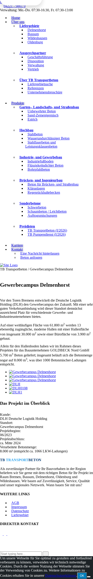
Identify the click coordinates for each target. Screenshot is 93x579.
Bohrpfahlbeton (39, 169)
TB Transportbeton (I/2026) (47, 230)
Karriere (17, 245)
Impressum (19, 507)
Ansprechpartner (32, 53)
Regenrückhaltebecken (44, 192)
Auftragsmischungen (42, 215)
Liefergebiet (19, 515)
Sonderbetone (30, 203)
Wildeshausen (37, 38)
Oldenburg (35, 42)
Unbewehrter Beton (42, 111)
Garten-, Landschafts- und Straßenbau (49, 107)
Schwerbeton (37, 207)
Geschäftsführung (40, 57)
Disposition (36, 61)
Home (15, 18)
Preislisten (27, 226)
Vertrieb (33, 69)
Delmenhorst (37, 30)
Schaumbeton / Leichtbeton (47, 211)
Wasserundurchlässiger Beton (49, 138)
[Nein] (89, 576)
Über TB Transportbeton (38, 80)
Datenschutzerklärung (60, 575)
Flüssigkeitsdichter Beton (45, 165)
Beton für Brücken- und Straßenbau (53, 184)
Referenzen (36, 88)
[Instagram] (9, 534)
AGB (15, 503)
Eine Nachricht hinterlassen (39, 253)
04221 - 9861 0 (15, 6)
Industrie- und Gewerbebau (40, 157)
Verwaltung (36, 65)
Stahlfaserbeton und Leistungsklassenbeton (41, 144)
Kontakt (17, 249)
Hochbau (26, 130)
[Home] (9, 265)
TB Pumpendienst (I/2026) (47, 234)
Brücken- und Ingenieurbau (41, 180)
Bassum (33, 34)
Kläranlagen (36, 188)
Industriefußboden (40, 161)
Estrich (32, 119)
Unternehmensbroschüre (45, 92)
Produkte (17, 103)
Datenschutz (20, 511)
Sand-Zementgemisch (43, 115)
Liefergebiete (29, 26)
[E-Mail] (2, 534)
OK (82, 575)
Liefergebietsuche (40, 84)
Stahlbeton (35, 134)
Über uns (17, 22)
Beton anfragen (31, 257)
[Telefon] (5, 534)
